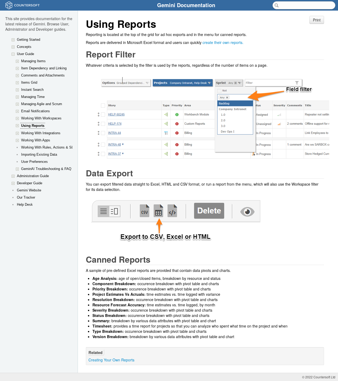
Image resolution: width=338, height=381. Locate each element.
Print (317, 20)
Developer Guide (29, 183)
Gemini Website (29, 190)
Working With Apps (35, 140)
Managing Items (33, 61)
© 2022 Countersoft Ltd (318, 377)
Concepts (24, 47)
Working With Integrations (40, 133)
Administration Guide (33, 176)
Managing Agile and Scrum (41, 104)
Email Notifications (35, 111)
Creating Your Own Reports (111, 359)
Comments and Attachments (43, 75)
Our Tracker (26, 197)
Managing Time (33, 97)
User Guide (25, 54)
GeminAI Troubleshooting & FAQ (46, 169)
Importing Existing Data (39, 154)
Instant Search (32, 90)
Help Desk (25, 205)
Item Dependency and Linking (44, 68)
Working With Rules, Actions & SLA (48, 147)
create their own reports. (223, 42)
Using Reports (32, 126)
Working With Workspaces (41, 118)
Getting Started (28, 40)
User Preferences (34, 162)
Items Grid (29, 82)
